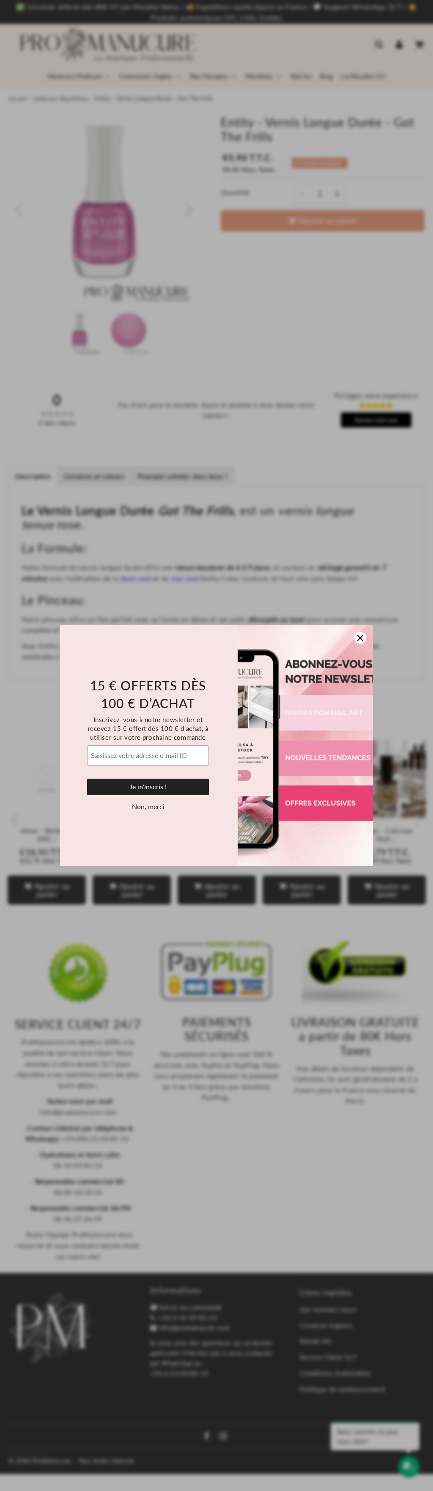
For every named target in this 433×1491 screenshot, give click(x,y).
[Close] (360, 638)
